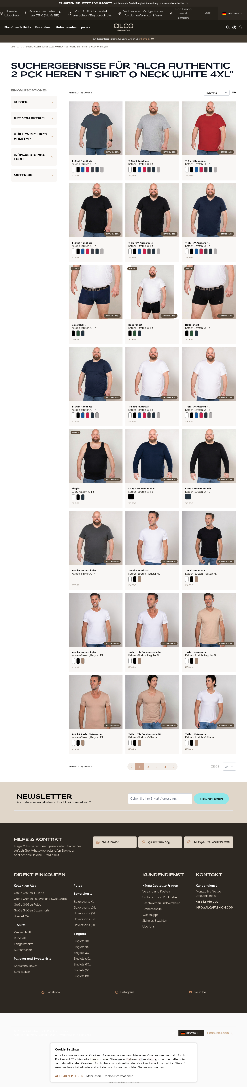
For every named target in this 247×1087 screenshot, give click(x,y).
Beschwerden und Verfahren (161, 903)
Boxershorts (83, 893)
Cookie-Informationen (118, 1076)
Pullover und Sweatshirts (32, 958)
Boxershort (79, 325)
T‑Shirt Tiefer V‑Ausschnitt (144, 652)
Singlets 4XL (82, 953)
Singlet (76, 488)
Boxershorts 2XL (85, 907)
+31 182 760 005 (207, 901)
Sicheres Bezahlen (154, 920)
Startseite (16, 47)
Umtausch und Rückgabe (159, 897)
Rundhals (20, 938)
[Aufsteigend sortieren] (234, 93)
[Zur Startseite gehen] (123, 27)
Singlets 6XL (82, 964)
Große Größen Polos (27, 904)
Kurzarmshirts (23, 950)
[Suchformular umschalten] (228, 27)
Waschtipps (150, 915)
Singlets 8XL (82, 976)
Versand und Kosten (156, 891)
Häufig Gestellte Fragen (160, 885)
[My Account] (234, 27)
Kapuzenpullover (25, 966)
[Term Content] (152, 39)
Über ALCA (21, 916)
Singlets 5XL (82, 958)
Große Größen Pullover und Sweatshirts (40, 899)
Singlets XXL (82, 941)
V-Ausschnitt (22, 932)
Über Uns (148, 926)
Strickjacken (22, 972)
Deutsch (233, 13)
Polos (78, 885)
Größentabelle (152, 909)
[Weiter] (173, 766)
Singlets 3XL (82, 947)
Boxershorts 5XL (85, 925)
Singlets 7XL (82, 970)
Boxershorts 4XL (85, 919)
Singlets (80, 934)
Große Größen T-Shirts (29, 893)
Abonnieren (211, 799)
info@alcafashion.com (214, 907)
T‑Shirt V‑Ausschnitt (140, 243)
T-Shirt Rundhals (82, 161)
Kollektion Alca (25, 885)
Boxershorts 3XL (85, 913)
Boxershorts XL (84, 901)
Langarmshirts (23, 944)
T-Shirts (20, 925)
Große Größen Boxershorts (32, 910)
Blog (173, 1033)
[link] (131, 766)
